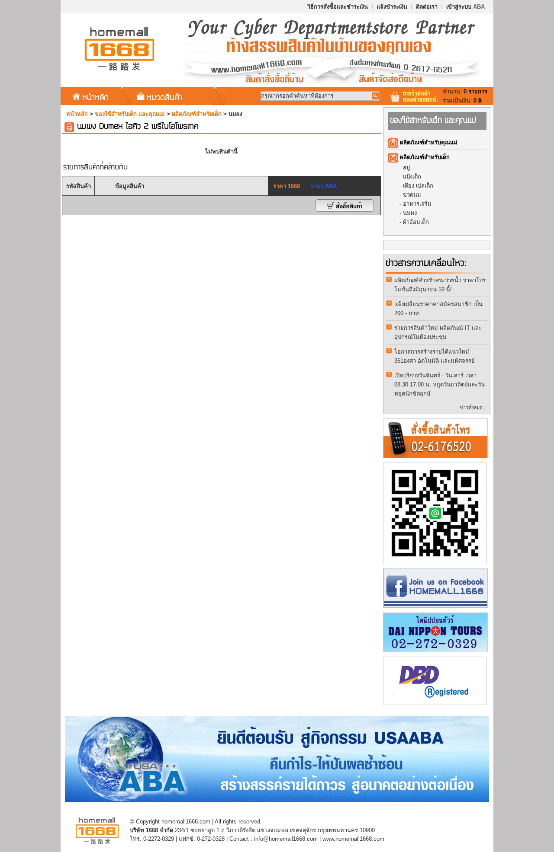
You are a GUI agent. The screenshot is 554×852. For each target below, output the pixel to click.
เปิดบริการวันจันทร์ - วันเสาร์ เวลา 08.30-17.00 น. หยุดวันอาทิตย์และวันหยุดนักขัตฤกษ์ (439, 384)
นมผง (410, 213)
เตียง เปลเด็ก (418, 185)
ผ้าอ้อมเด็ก (416, 222)
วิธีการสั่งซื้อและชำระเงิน (337, 6)
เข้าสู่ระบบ (465, 6)
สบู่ (406, 167)
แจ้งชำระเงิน (392, 6)
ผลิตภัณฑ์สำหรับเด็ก (197, 114)
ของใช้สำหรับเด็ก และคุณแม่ (130, 114)
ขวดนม (412, 194)
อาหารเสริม (417, 204)
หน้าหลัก (95, 97)
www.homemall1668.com (353, 839)
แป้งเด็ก (412, 176)
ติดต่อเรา (427, 6)
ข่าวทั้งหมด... (473, 407)
